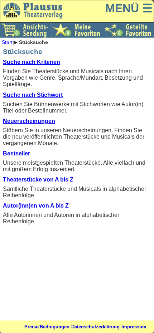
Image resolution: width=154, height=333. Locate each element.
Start (7, 42)
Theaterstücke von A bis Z (38, 180)
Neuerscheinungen (29, 121)
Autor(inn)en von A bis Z (36, 206)
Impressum (133, 326)
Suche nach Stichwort (33, 95)
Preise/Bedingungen (46, 326)
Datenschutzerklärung (95, 326)
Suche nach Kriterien (31, 62)
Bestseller (16, 153)
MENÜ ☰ (129, 8)
